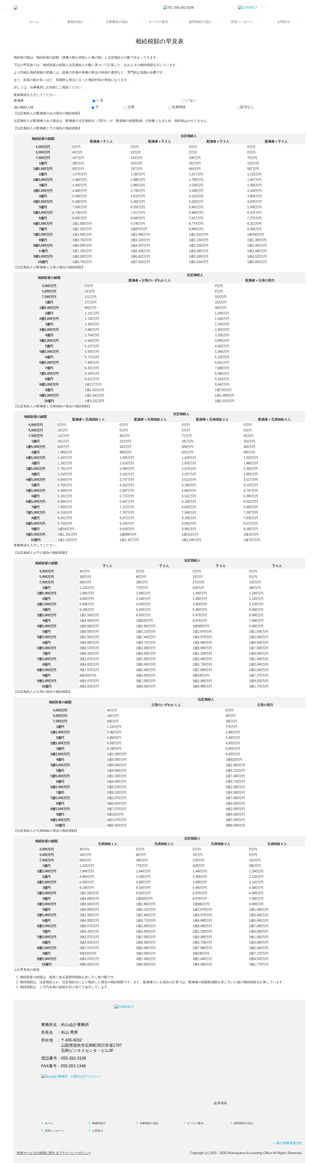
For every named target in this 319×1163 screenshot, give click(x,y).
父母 (130, 107)
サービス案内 (158, 22)
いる (99, 100)
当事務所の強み (117, 22)
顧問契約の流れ (200, 22)
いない (190, 100)
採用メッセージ (242, 22)
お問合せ (283, 22)
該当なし (247, 107)
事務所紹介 (75, 22)
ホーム (34, 22)
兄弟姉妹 (179, 107)
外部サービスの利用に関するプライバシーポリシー (54, 1153)
